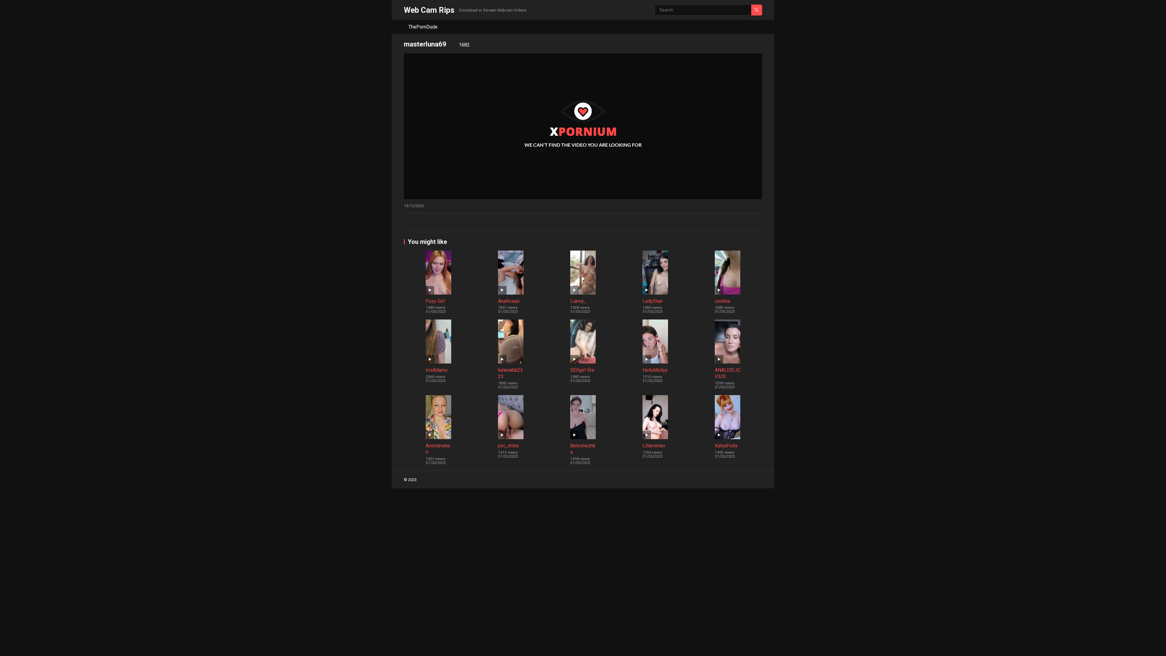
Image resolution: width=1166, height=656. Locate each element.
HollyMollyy (655, 370)
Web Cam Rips (429, 10)
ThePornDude (423, 27)
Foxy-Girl (435, 301)
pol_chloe (508, 446)
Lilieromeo (654, 446)
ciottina (722, 301)
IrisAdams (437, 370)
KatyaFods (726, 446)
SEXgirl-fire (582, 370)
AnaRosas (509, 301)
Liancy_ (578, 301)
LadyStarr (653, 301)
